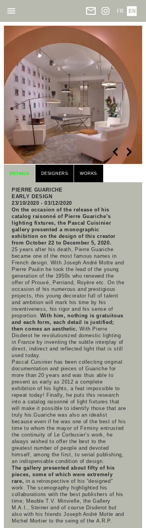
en (131, 11)
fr (120, 11)
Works (88, 173)
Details (19, 173)
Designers (54, 173)
